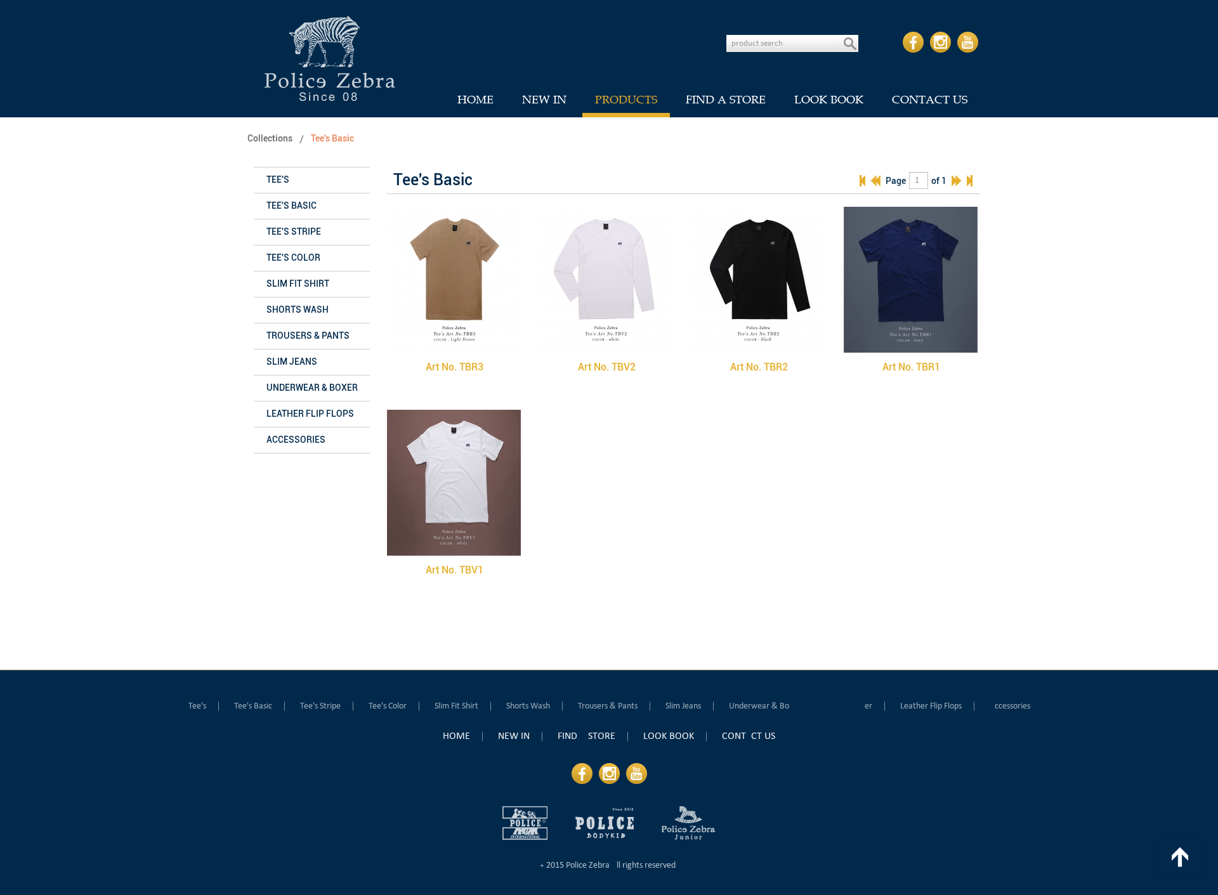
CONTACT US (929, 100)
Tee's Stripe (293, 231)
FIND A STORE (726, 100)
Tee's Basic (332, 138)
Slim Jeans (291, 361)
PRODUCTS (626, 100)
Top (1180, 857)
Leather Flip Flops (310, 413)
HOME (475, 100)
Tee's (277, 179)
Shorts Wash (297, 309)
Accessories (295, 439)
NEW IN (544, 100)
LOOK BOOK (828, 100)
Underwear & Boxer (312, 387)
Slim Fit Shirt (297, 283)
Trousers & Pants (308, 335)
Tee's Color (293, 257)
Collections (269, 138)
